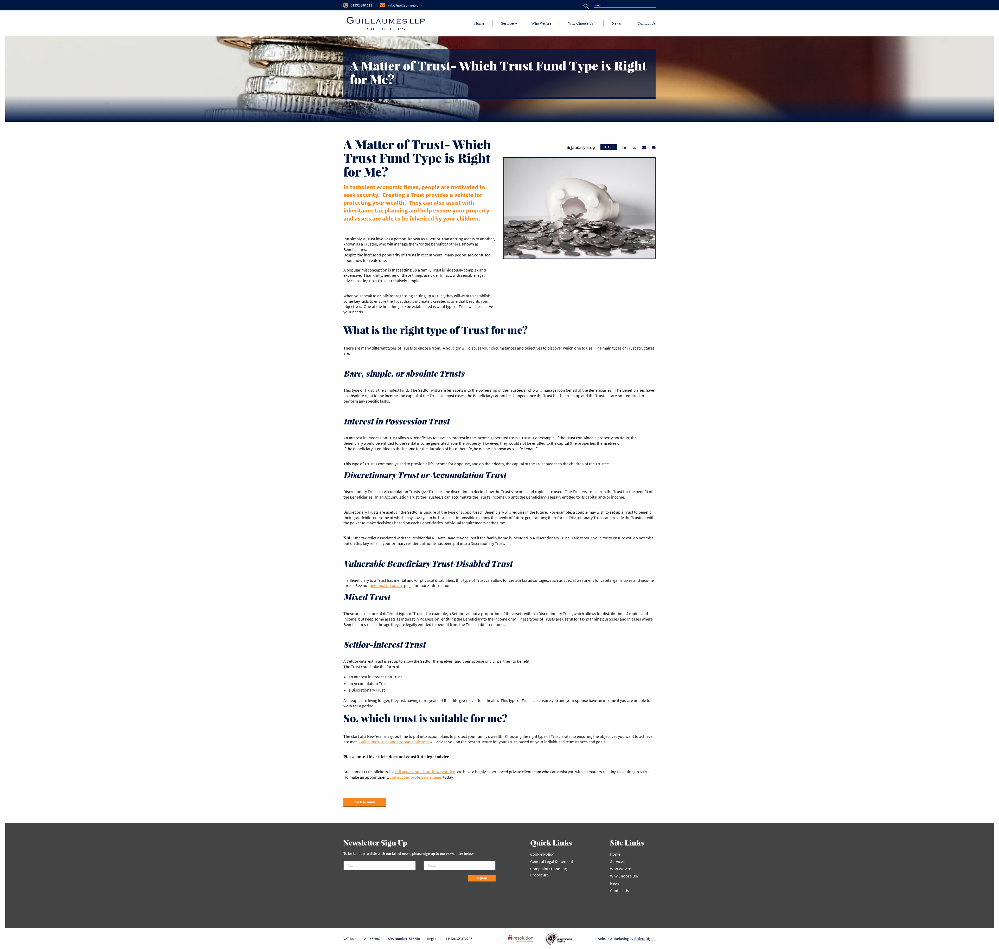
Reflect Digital (645, 938)
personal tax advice (386, 585)
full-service (405, 771)
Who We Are (541, 23)
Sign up (482, 878)
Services (508, 23)
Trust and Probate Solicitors (404, 741)
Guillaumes (369, 741)
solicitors (423, 771)
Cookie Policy (542, 854)
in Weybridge (443, 771)
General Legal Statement (551, 861)
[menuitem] (479, 23)
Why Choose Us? (581, 23)
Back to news (364, 802)
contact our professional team (416, 777)
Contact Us (647, 23)
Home (479, 23)
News (616, 23)
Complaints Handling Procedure (548, 871)
